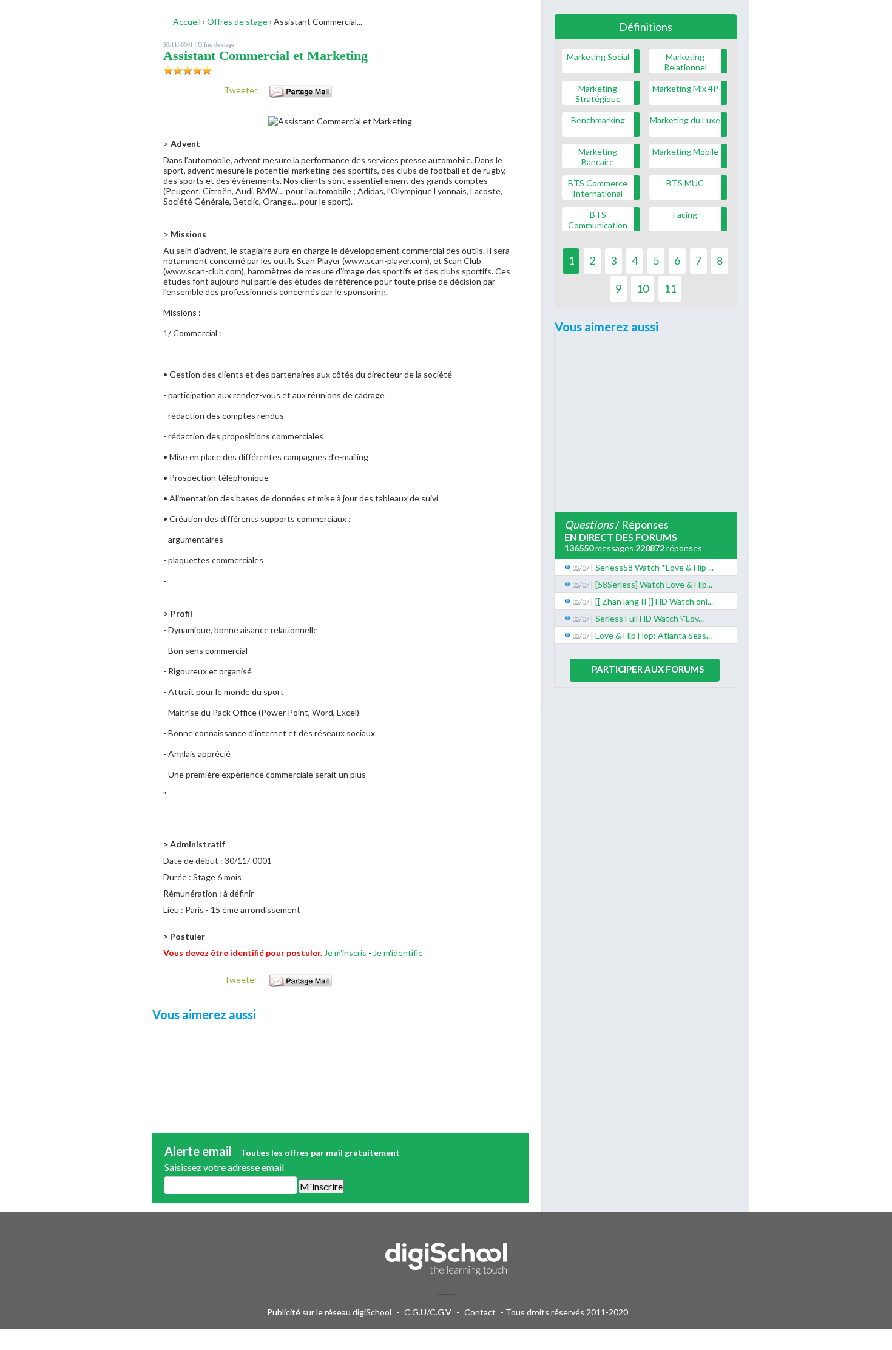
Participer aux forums (648, 668)
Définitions (645, 26)
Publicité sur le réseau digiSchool (329, 1312)
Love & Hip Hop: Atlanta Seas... (653, 635)
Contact (480, 1312)
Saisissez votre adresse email (224, 1167)
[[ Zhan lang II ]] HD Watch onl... (654, 601)
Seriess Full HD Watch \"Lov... (649, 618)
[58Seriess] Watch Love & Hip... (653, 584)
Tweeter (240, 90)
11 (670, 288)
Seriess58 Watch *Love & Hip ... (654, 567)
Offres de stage (216, 44)
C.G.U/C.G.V (427, 1312)
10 (643, 288)
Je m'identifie (398, 953)
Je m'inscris (345, 953)
